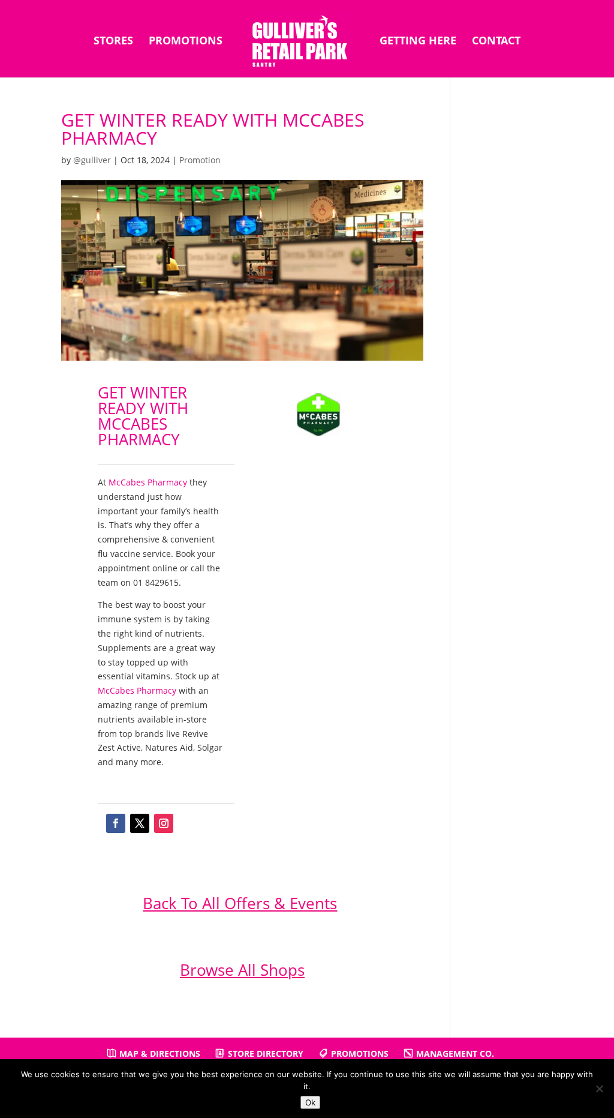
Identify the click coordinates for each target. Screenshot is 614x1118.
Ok (310, 1102)
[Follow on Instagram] (163, 823)
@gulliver (92, 160)
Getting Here (418, 41)
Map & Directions (159, 1053)
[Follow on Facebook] (115, 823)
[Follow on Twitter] (139, 823)
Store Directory (265, 1053)
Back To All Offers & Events (240, 903)
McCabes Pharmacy (148, 482)
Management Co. (455, 1053)
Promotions (185, 41)
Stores (113, 41)
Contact (496, 41)
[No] (599, 1089)
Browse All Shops (242, 970)
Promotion (200, 160)
